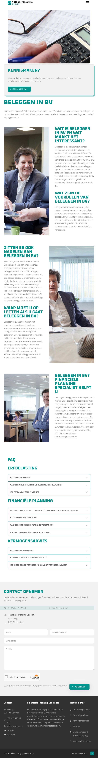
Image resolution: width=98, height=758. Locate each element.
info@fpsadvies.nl (60, 608)
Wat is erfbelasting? (20, 478)
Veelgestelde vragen (82, 741)
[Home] (20, 3)
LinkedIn (10, 730)
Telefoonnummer (59, 632)
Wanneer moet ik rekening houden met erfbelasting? (36, 485)
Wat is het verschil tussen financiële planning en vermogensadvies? (44, 510)
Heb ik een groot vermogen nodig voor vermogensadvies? (38, 565)
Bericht (9, 649)
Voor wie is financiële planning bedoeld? (30, 532)
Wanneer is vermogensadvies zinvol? (28, 558)
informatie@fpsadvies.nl (66, 436)
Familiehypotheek (81, 715)
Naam (8, 632)
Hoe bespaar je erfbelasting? (24, 492)
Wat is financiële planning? (23, 518)
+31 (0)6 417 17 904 (16, 608)
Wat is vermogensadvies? (22, 550)
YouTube (11, 734)
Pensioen (77, 726)
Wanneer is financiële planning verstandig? (31, 525)
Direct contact (20, 89)
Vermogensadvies (81, 720)
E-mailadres (11, 640)
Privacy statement (79, 753)
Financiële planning (81, 709)
